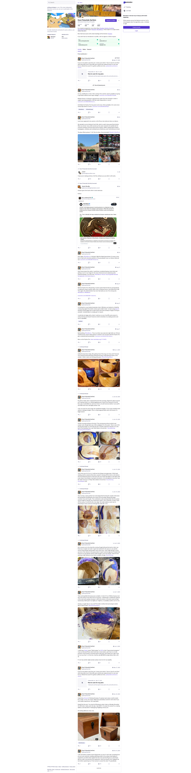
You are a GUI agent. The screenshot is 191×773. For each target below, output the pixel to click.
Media (84, 49)
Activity (79, 49)
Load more (99, 768)
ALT (97, 160)
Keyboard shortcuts (65, 769)
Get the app (57, 769)
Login (136, 30)
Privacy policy (72, 766)
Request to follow (110, 20)
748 (79, 25)
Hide (117, 135)
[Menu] (118, 20)
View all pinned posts (99, 85)
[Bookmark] (109, 80)
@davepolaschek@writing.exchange (85, 21)
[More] (119, 80)
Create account (136, 27)
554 (86, 25)
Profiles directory (65, 766)
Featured (89, 49)
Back (81, 2)
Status (59, 766)
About (56, 766)
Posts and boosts (82, 54)
